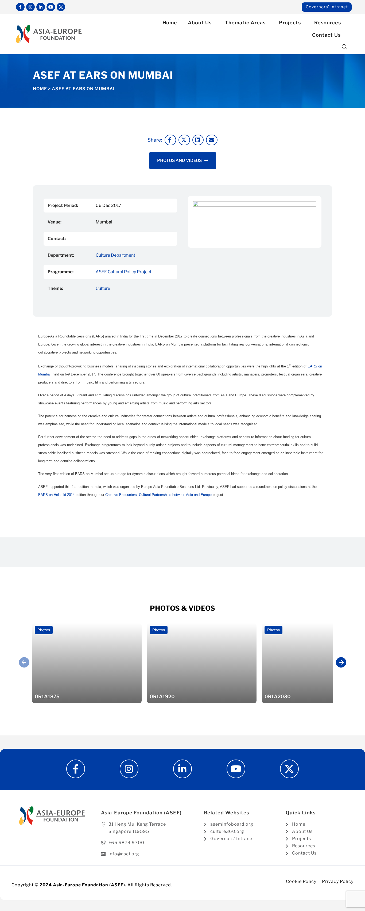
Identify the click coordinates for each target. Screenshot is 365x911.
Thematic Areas (245, 22)
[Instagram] (30, 7)
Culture (103, 288)
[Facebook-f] (20, 7)
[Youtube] (50, 7)
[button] (344, 47)
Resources (327, 22)
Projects (290, 22)
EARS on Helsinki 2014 (56, 495)
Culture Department (115, 255)
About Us (200, 22)
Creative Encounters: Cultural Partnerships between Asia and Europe (158, 495)
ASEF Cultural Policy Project (124, 271)
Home (169, 22)
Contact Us (326, 35)
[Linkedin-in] (40, 7)
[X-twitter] (61, 7)
